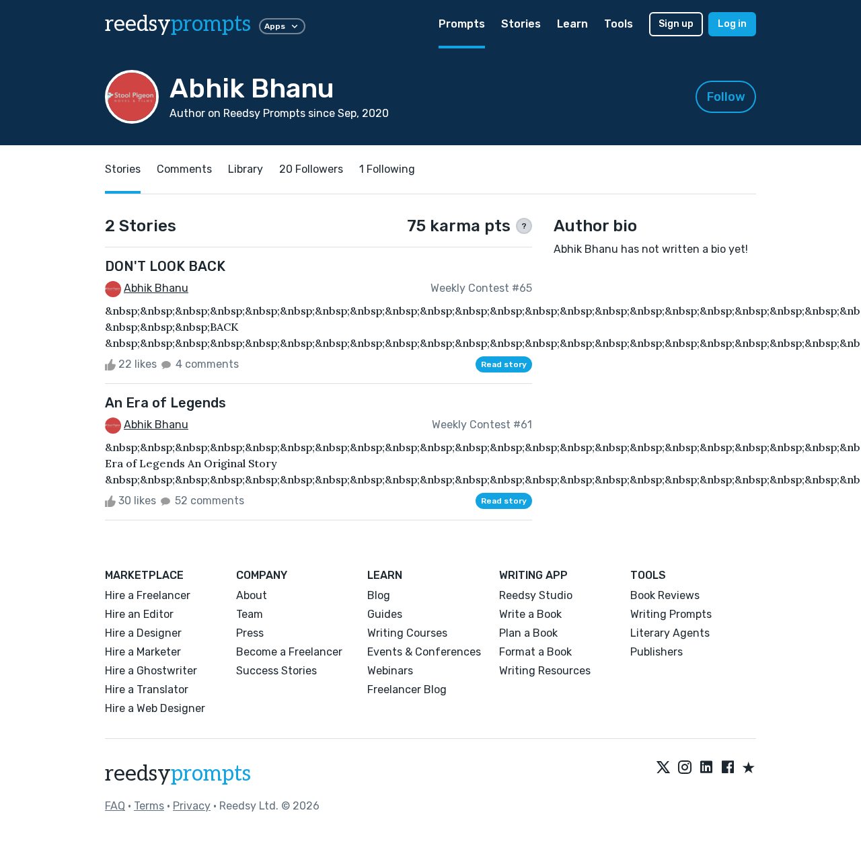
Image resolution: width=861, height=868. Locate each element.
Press (250, 633)
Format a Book (535, 651)
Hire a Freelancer (147, 595)
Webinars (390, 670)
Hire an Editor (139, 614)
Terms (149, 805)
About (251, 595)
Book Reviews (665, 595)
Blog (378, 595)
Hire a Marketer (143, 651)
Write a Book (530, 614)
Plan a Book (528, 633)
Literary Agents (670, 633)
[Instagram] (685, 768)
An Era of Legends (165, 403)
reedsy (178, 24)
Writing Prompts (671, 614)
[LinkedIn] (706, 768)
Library (245, 169)
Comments (184, 169)
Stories (521, 23)
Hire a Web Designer (155, 708)
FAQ (115, 805)
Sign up (676, 24)
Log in (732, 24)
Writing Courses (407, 633)
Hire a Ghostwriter (151, 670)
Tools (618, 23)
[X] (663, 768)
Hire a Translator (146, 689)
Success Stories (276, 670)
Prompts (462, 23)
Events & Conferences (424, 651)
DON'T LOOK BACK (165, 266)
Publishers (656, 651)
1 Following (387, 169)
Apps (274, 26)
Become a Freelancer (289, 651)
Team (249, 614)
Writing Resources (545, 670)
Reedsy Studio (535, 595)
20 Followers (311, 169)
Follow (726, 96)
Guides (384, 614)
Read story (504, 364)
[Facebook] (728, 768)
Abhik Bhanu (156, 288)
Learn (572, 23)
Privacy (192, 805)
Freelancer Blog (407, 689)
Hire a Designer (143, 633)
